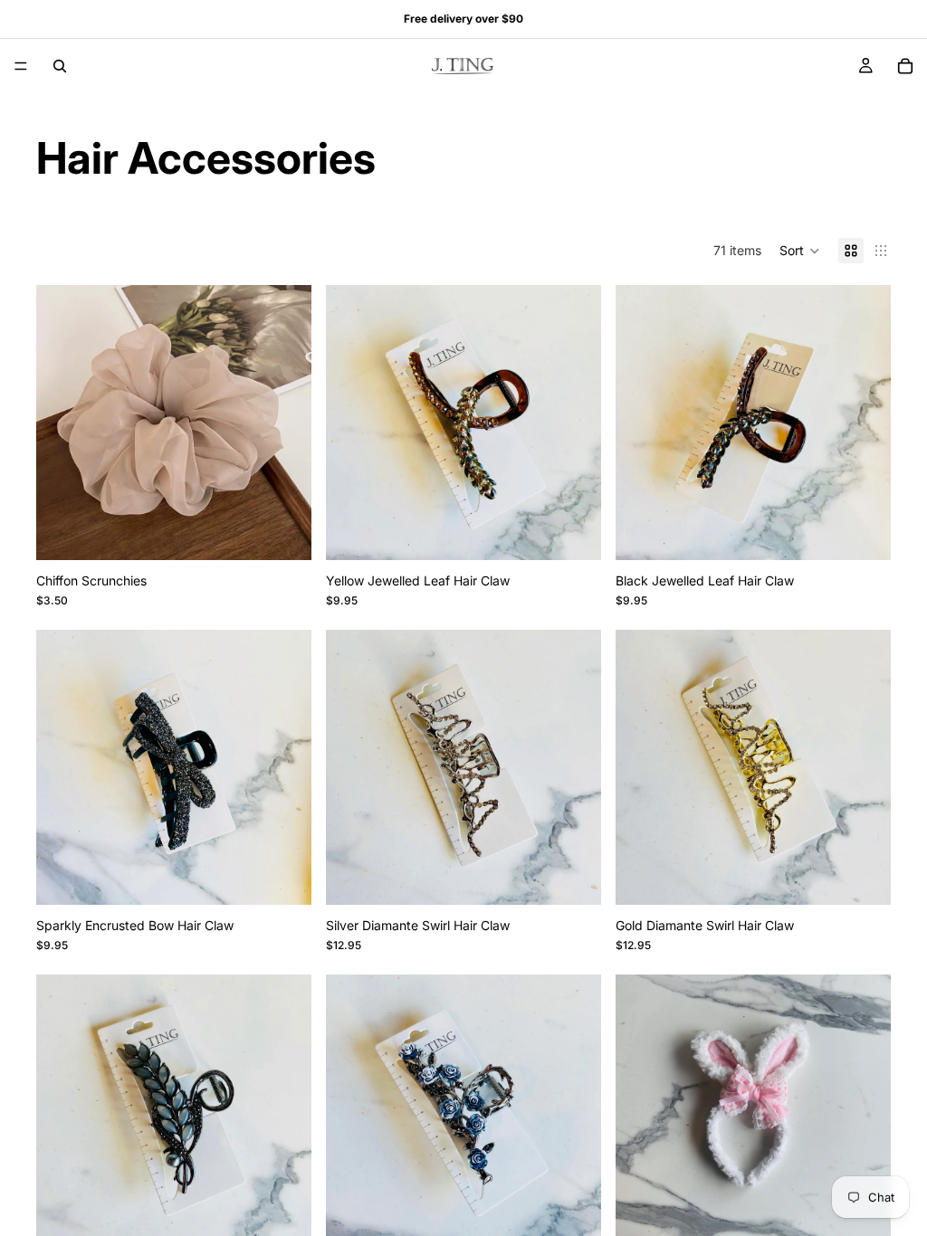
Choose (299, 531)
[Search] (60, 66)
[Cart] (905, 66)
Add (588, 531)
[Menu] (21, 66)
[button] (799, 251)
